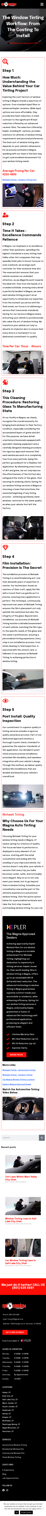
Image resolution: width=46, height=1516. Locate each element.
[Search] (42, 1138)
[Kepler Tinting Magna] (23, 681)
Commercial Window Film (13, 1453)
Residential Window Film (13, 1449)
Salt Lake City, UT (10, 1400)
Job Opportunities (10, 1478)
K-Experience (8, 1470)
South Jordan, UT (10, 1407)
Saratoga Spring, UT (11, 1424)
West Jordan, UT (9, 1403)
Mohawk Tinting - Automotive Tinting (19, 1070)
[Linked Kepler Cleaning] (23, 796)
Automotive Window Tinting (14, 1445)
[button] (23, 1108)
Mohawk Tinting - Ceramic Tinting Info (19, 180)
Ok (17, 1512)
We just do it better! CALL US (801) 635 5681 (23, 1286)
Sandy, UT (6, 1414)
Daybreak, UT (8, 1410)
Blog (4, 1474)
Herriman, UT (8, 1431)
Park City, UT (7, 1396)
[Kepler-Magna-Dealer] (23, 195)
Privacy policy (26, 1512)
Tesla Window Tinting (11, 1457)
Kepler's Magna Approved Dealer (16, 1084)
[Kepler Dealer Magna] (23, 362)
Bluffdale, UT (8, 1421)
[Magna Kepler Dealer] (23, 528)
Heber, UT (6, 1393)
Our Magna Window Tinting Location (18, 1080)
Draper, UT (6, 1417)
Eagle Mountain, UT (10, 1428)
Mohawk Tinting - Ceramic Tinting (17, 1075)
